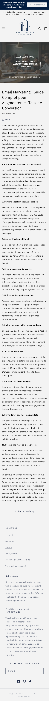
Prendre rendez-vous (37, 5)
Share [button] (7, 119)
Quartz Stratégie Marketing (20, 694)
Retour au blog (26, 511)
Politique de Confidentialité (17, 560)
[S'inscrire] (40, 671)
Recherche (10, 535)
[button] (3, 29)
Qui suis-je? (10, 541)
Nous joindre (11, 553)
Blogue (8, 547)
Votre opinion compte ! (15, 566)
